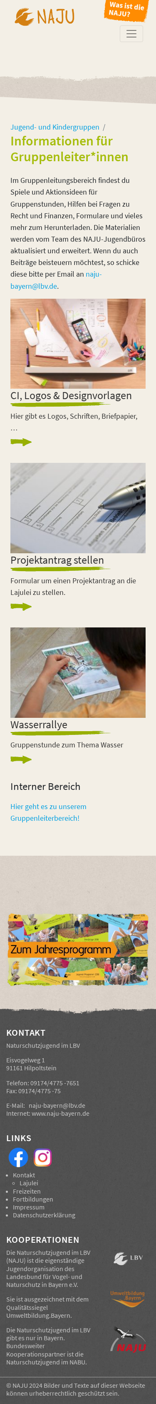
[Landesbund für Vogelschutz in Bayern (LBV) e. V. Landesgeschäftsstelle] (128, 1263)
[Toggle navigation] (131, 33)
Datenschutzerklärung (44, 1215)
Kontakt (24, 1175)
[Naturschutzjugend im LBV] (44, 33)
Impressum (29, 1207)
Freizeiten (27, 1191)
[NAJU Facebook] (18, 1156)
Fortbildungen (33, 1199)
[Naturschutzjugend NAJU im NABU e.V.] (128, 1340)
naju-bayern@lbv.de (57, 1105)
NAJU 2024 (27, 1385)
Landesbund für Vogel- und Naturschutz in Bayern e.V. (44, 1280)
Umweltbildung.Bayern (38, 1315)
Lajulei (29, 1183)
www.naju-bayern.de (60, 1113)
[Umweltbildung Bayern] (128, 1304)
